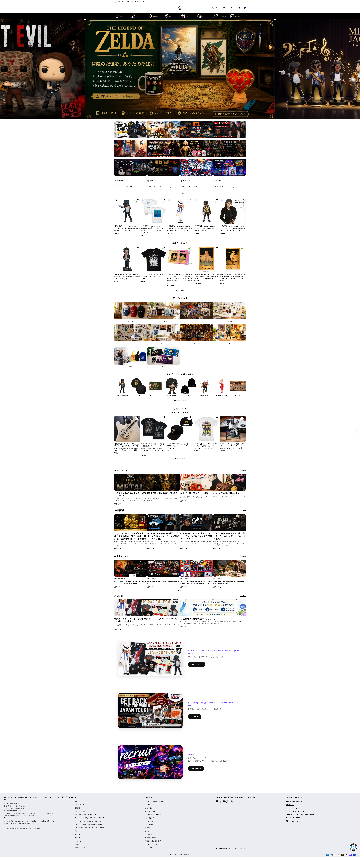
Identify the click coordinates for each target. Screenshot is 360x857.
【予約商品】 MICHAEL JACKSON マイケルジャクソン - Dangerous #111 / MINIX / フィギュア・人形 (206, 228)
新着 (76, 801)
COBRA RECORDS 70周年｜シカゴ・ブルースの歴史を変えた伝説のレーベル (196, 536)
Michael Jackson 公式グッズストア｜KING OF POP (89, 818)
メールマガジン (149, 805)
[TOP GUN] (238, 386)
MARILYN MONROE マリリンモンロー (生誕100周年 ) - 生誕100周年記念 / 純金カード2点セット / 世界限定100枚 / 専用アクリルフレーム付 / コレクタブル (179, 279)
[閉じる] (245, 2)
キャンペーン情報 (80, 811)
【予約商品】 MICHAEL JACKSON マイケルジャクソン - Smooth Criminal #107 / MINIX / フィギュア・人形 (179, 228)
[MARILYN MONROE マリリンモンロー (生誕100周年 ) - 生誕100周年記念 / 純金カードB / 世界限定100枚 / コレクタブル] (206, 259)
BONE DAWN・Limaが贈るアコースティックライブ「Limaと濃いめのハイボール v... (130, 582)
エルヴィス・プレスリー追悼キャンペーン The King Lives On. (209, 493)
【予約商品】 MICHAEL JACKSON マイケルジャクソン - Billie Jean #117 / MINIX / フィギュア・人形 (127, 228)
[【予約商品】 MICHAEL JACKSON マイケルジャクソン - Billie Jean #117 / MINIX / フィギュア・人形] (127, 211)
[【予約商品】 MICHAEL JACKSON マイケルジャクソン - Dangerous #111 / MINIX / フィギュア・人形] (206, 211)
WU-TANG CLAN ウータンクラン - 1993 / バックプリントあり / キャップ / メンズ (179, 446)
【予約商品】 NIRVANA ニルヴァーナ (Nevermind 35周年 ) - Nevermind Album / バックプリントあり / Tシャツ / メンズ (153, 229)
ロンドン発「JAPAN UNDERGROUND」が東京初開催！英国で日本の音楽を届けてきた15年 (196, 582)
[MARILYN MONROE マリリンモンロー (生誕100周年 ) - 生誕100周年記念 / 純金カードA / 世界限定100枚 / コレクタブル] (233, 259)
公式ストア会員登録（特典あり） (155, 801)
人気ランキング (79, 805)
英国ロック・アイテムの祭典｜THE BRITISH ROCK (90, 824)
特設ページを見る (197, 664)
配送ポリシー (149, 834)
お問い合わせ (149, 824)
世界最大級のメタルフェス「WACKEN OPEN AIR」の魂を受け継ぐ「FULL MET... (146, 494)
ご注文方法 (148, 808)
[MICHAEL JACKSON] (122, 386)
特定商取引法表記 (150, 838)
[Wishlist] (232, 7)
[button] (115, 7)
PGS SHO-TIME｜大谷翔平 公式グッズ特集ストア (89, 828)
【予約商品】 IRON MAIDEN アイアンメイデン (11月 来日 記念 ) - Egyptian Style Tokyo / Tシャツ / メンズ (206, 446)
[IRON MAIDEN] (205, 386)
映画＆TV (77, 838)
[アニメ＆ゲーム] (215, 16)
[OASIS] (188, 386)
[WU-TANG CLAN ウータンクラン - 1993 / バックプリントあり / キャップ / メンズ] (180, 429)
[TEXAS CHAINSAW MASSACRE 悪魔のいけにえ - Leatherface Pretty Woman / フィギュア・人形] (127, 259)
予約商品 (77, 844)
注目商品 (77, 808)
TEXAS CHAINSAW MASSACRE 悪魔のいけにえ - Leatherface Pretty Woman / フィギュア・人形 (127, 277)
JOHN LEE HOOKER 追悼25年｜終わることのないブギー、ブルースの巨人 (229, 536)
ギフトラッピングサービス (153, 814)
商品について (149, 847)
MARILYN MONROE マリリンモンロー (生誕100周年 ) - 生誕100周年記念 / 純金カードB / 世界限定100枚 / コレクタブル (206, 278)
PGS (176, 855)
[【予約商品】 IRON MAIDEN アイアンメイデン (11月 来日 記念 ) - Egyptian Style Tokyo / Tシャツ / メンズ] (206, 429)
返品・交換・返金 (150, 818)
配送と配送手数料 (150, 811)
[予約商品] (232, 16)
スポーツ (77, 834)
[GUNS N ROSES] (172, 386)
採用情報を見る (196, 768)
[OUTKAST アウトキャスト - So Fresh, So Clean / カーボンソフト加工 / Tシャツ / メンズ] (153, 259)
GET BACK (195, 716)
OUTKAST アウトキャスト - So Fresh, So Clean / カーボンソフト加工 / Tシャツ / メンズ (153, 277)
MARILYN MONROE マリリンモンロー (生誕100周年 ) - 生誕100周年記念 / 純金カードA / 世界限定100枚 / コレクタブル (232, 278)
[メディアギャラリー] (130, 129)
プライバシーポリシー (151, 844)
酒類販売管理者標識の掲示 (153, 841)
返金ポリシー (149, 831)
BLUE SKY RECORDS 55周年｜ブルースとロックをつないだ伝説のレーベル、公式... (163, 536)
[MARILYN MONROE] (221, 386)
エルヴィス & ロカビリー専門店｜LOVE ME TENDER (90, 821)
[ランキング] (133, 16)
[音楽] (166, 16)
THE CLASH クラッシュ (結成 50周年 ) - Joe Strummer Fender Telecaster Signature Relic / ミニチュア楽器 (232, 446)
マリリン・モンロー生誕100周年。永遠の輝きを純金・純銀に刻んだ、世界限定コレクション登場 (130, 536)
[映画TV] (182, 16)
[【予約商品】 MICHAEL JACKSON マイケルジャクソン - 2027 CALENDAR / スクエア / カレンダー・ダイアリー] (233, 211)
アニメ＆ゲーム (79, 841)
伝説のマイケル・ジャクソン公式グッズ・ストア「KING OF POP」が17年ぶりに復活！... (146, 620)
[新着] (116, 16)
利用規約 (147, 828)
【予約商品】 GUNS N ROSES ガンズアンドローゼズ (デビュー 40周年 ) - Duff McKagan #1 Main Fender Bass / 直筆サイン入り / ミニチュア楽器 (127, 447)
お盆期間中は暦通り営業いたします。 (198, 618)
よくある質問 (149, 821)
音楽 (76, 831)
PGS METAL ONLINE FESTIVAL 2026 (85, 814)
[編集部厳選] (149, 16)
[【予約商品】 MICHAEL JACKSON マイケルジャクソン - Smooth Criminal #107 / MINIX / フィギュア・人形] (180, 211)
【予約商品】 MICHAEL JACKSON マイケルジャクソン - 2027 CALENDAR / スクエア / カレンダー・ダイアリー (232, 228)
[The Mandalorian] (155, 386)
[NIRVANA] (139, 386)
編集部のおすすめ (80, 847)
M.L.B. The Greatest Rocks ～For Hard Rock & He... (163, 582)
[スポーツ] (199, 16)
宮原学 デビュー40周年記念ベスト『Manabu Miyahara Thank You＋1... (228, 582)
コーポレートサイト (295, 821)
